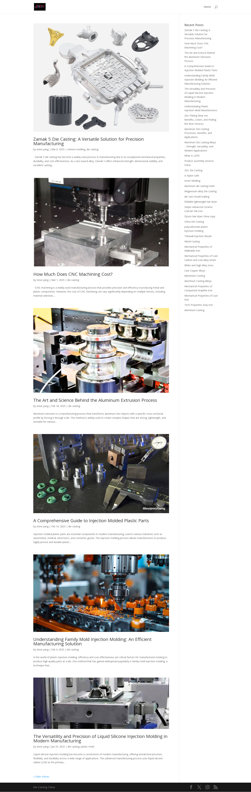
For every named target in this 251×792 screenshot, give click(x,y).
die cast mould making (196, 196)
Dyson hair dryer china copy (199, 216)
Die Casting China (44, 787)
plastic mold (87, 746)
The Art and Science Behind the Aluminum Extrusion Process (95, 400)
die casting (92, 149)
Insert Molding (192, 180)
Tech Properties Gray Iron (198, 304)
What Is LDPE (192, 155)
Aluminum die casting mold (199, 186)
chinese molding (76, 149)
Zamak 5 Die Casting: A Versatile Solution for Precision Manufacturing (88, 141)
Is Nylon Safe (191, 175)
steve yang (42, 149)
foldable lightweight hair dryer (200, 201)
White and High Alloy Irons (198, 265)
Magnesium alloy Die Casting (200, 191)
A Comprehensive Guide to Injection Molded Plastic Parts (91, 520)
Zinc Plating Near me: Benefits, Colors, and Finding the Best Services (200, 119)
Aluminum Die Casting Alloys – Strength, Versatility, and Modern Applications (200, 146)
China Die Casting (194, 221)
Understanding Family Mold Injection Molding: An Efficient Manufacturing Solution (92, 641)
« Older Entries (41, 776)
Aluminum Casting (194, 310)
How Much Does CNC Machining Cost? (73, 274)
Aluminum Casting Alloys (198, 281)
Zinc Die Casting (193, 170)
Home (207, 7)
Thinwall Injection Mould (197, 236)
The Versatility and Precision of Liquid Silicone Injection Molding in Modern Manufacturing (100, 738)
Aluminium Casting (194, 275)
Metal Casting (192, 241)
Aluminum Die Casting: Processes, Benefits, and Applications (198, 133)
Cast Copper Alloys (194, 270)
